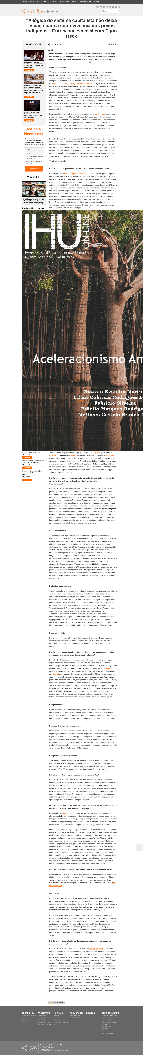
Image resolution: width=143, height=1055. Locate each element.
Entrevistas (57, 1018)
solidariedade (100, 114)
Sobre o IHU (34, 2)
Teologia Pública (43, 1018)
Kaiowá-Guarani (107, 668)
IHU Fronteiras (42, 1020)
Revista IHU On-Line (76, 1018)
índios (86, 296)
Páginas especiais (59, 1020)
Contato (97, 2)
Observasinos (42, 1015)
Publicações (64, 2)
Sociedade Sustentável (45, 1024)
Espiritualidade (85, 2)
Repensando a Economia (45, 1022)
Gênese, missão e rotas (29, 1015)
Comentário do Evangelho (109, 1015)
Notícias (54, 2)
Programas (44, 2)
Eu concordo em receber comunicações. (35, 157)
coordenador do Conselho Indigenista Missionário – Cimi (73, 84)
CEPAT (24, 1022)
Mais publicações (75, 1015)
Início (25, 2)
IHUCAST (57, 1024)
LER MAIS (29, 70)
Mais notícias (58, 1015)
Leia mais (27, 457)
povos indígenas (96, 949)
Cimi (64, 813)
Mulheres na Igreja (107, 1033)
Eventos (74, 2)
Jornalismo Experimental (61, 1022)
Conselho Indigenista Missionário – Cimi (77, 174)
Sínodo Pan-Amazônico (109, 1031)
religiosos (75, 381)
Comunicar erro (56, 1003)
